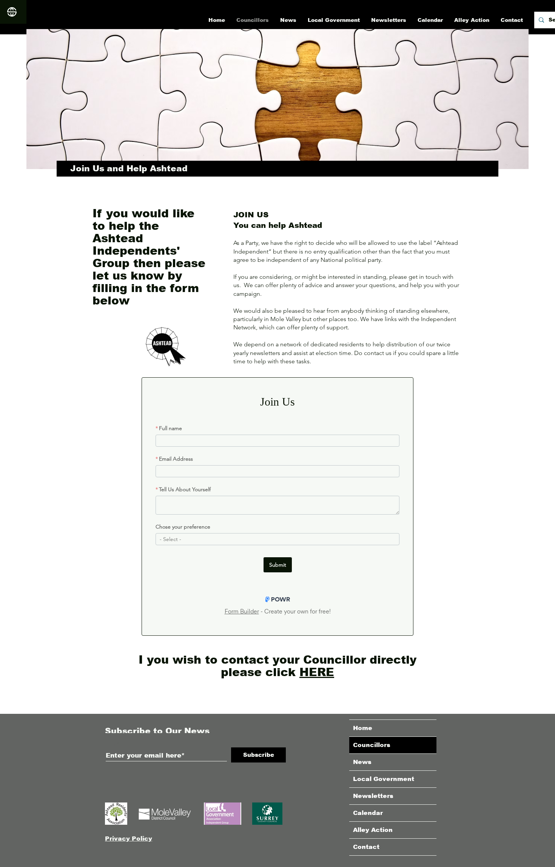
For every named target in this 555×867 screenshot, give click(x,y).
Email (115, 743)
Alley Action (373, 830)
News (362, 762)
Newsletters (373, 796)
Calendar (368, 813)
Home (362, 728)
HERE (316, 672)
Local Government (383, 779)
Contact (366, 847)
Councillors (371, 745)
